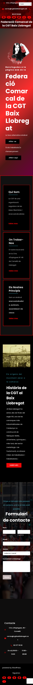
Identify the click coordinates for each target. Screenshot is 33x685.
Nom (4, 535)
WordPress (16, 668)
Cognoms (20, 535)
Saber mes (13, 223)
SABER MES (14, 465)
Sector (5, 549)
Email (5, 539)
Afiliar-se (12, 141)
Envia (7, 577)
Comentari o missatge (12, 559)
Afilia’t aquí (13, 158)
